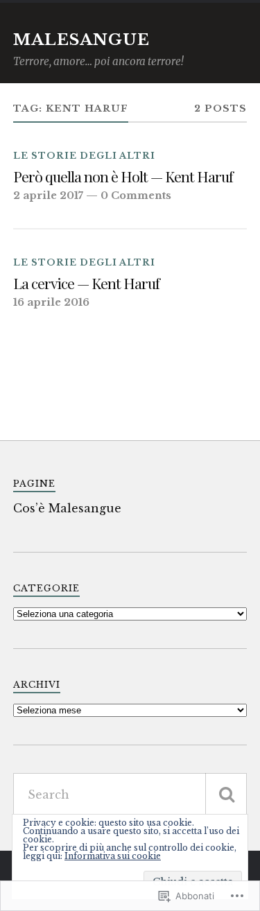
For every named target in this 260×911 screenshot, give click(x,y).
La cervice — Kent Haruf (86, 283)
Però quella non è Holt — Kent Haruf (123, 176)
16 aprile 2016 (51, 302)
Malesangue (81, 40)
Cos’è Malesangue (67, 508)
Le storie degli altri (84, 155)
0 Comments (136, 195)
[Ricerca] (226, 794)
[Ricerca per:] (130, 794)
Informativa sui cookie (112, 856)
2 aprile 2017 (48, 195)
